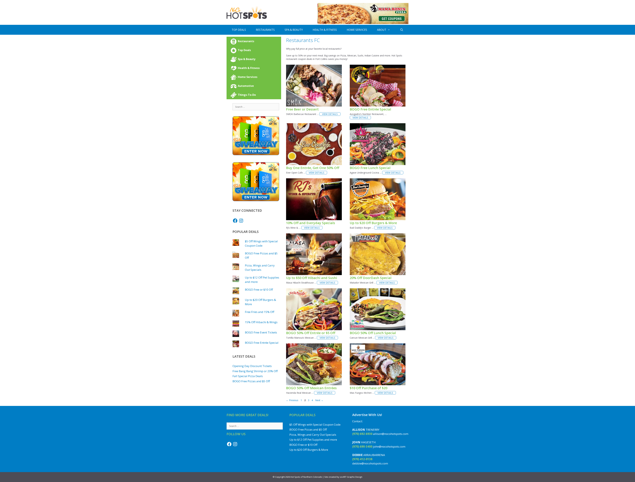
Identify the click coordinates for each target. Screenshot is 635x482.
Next (319, 400)
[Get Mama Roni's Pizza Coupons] (363, 23)
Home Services (357, 30)
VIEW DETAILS (330, 114)
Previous (292, 400)
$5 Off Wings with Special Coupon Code (314, 424)
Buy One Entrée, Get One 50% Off (312, 168)
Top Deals (239, 30)
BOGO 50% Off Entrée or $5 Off (310, 333)
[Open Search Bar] (401, 30)
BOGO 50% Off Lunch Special (373, 333)
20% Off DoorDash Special (370, 278)
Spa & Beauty (294, 30)
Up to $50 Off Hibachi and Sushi (311, 278)
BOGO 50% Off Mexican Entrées (311, 388)
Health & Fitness (325, 30)
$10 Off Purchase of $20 (368, 388)
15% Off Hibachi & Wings (261, 322)
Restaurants (265, 30)
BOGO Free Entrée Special (370, 109)
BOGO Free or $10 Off (259, 289)
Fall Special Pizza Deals (248, 376)
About (381, 30)
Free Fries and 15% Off (259, 312)
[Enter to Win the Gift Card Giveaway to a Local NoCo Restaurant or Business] (256, 154)
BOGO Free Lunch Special (370, 168)
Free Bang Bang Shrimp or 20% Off (255, 371)
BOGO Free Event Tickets (261, 332)
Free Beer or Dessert (302, 109)
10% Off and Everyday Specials (310, 223)
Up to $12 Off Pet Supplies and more (313, 439)
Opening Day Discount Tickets (252, 366)
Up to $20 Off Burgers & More (373, 223)
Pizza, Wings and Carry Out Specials (312, 435)
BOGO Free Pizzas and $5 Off (251, 381)
